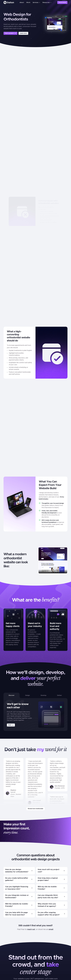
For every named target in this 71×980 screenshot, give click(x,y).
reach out (31, 929)
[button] (36, 2)
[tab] (11, 695)
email (51, 929)
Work (28, 2)
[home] (10, 2)
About (22, 2)
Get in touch (62, 2)
